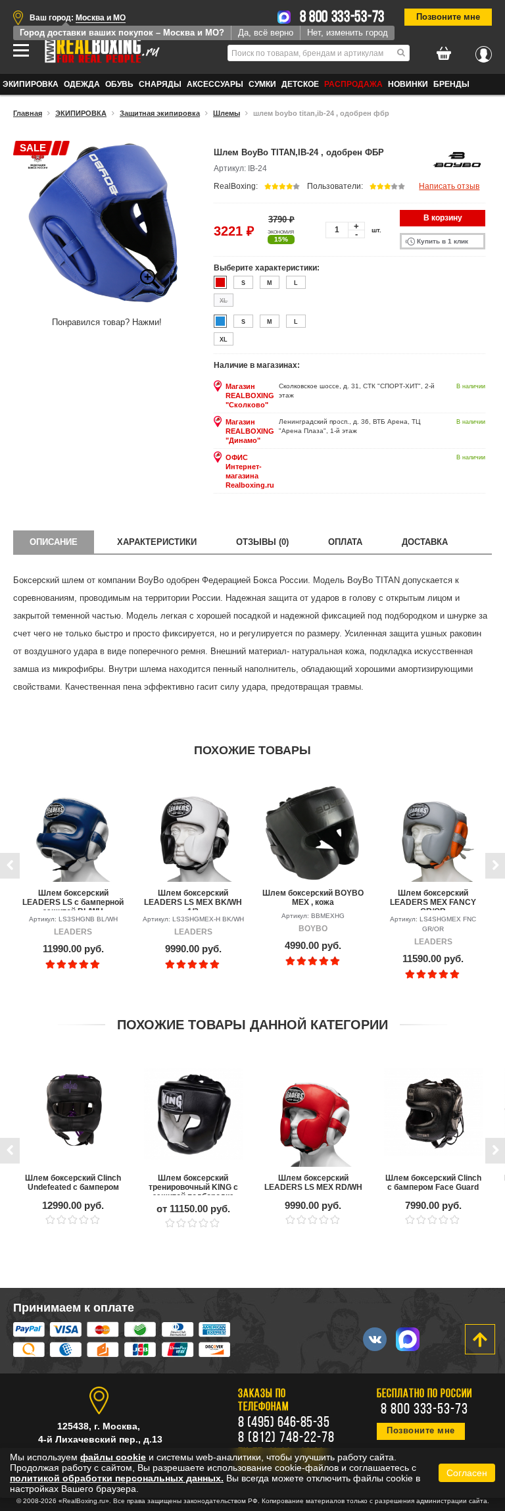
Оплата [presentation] (345, 542)
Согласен (466, 1473)
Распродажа (353, 84)
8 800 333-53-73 (342, 18)
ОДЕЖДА (82, 84)
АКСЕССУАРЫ (215, 84)
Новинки (408, 84)
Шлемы (226, 113)
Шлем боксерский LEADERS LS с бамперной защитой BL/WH (73, 899)
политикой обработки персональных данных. (117, 1478)
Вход (483, 50)
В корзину (442, 217)
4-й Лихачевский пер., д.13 (100, 1439)
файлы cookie (113, 1457)
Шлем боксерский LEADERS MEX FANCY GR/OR (433, 899)
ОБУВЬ (119, 84)
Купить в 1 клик (442, 241)
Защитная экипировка (160, 113)
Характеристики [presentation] (157, 542)
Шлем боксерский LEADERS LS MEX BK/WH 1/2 (193, 899)
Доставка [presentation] (425, 542)
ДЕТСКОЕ (300, 84)
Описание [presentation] (54, 542)
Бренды (451, 84)
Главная (27, 113)
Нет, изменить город (347, 33)
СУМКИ (262, 84)
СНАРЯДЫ (160, 84)
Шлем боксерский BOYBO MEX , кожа (313, 897)
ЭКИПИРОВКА (31, 84)
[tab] (53, 541)
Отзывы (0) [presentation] (262, 542)
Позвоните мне (448, 17)
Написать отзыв (449, 186)
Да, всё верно (265, 33)
